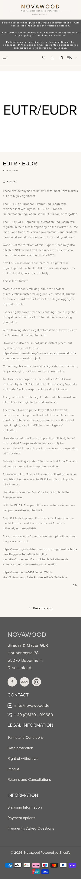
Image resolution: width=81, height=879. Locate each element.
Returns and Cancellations (29, 779)
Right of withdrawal (24, 758)
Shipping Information (25, 807)
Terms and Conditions (26, 737)
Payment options (21, 818)
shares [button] (11, 181)
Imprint (13, 769)
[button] (5, 58)
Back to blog (43, 608)
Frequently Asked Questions (31, 828)
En (69, 57)
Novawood (32, 852)
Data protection (20, 748)
